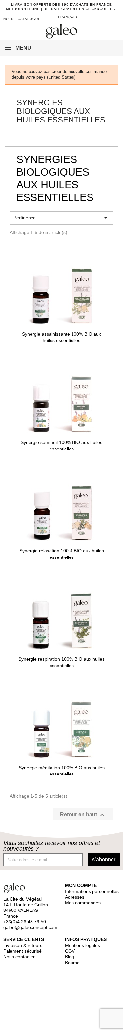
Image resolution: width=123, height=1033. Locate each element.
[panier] (104, 18)
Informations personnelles (92, 891)
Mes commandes (83, 902)
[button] (114, 19)
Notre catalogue (22, 19)
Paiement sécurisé (22, 951)
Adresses (74, 897)
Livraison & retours (22, 945)
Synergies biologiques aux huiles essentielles (61, 111)
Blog (69, 956)
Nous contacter (19, 956)
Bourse (72, 962)
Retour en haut (83, 815)
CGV (70, 951)
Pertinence (61, 218)
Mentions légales (82, 945)
